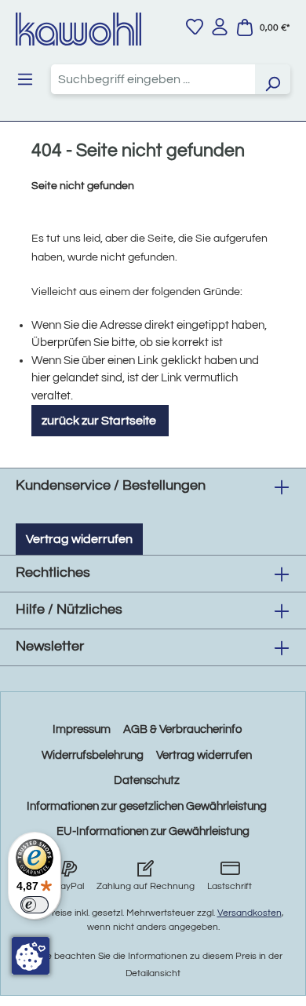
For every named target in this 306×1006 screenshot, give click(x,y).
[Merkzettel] (194, 27)
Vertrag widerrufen (79, 539)
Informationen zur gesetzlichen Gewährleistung (147, 806)
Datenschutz (147, 780)
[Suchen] (272, 79)
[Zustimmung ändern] (30, 956)
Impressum (82, 729)
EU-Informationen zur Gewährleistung (153, 831)
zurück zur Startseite (100, 420)
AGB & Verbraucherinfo (182, 729)
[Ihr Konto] (219, 27)
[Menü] (25, 79)
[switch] (34, 904)
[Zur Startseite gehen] (78, 29)
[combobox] (153, 79)
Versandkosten (249, 913)
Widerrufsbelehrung (93, 755)
